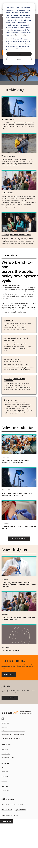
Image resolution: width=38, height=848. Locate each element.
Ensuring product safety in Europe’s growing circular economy (17, 494)
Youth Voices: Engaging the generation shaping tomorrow (18, 618)
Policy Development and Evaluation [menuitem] (13, 731)
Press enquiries (7, 810)
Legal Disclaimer (20, 810)
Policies (20, 804)
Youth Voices (7, 193)
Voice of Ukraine (9, 156)
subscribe (8, 675)
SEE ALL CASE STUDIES (19, 539)
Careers (4, 804)
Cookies (13, 804)
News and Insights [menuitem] (8, 757)
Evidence (8, 321)
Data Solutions (11, 400)
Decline (19, 59)
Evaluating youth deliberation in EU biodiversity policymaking (16, 461)
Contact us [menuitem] (5, 790)
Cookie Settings (6, 821)
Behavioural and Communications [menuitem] (13, 734)
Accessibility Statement (10, 815)
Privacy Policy (21, 35)
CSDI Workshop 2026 (10, 650)
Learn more (9, 698)
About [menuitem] (3, 767)
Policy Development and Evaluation (16, 339)
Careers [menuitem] (4, 781)
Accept (19, 54)
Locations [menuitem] (5, 771)
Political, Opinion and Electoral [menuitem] (11, 738)
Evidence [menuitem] (4, 727)
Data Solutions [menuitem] (6, 744)
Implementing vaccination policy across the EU (19, 527)
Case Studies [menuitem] (6, 754)
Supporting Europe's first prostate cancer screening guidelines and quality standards (19, 584)
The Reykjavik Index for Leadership (16, 235)
